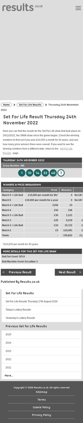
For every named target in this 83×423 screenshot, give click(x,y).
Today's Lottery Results (18, 309)
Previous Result (20, 272)
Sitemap (41, 392)
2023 (8, 351)
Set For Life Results (20, 293)
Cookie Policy (41, 407)
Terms (41, 399)
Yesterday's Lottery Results (20, 318)
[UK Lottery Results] (22, 7)
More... (9, 375)
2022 (8, 359)
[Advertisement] (41, 55)
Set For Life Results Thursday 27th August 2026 (32, 301)
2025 (8, 334)
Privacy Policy (41, 415)
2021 (8, 367)
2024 (8, 342)
